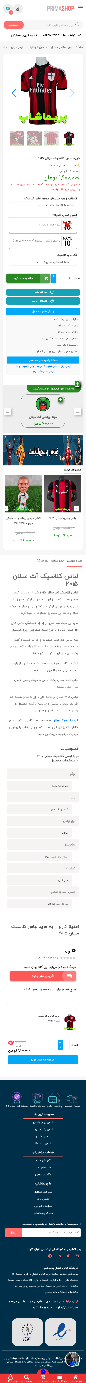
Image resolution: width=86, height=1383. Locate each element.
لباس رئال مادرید (43, 1129)
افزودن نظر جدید (43, 976)
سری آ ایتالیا (37, 47)
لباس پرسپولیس (43, 1122)
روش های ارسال (43, 1167)
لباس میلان (17, 47)
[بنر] (43, 450)
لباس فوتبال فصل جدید (65, 1301)
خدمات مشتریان (43, 1152)
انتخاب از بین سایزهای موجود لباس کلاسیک (50, 198)
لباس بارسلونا (43, 1143)
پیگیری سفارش (43, 1174)
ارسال (13, 1232)
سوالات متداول (40, 292)
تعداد (77, 278)
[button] (14, 92)
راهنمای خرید (40, 300)
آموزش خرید (43, 1160)
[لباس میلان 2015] (43, 91)
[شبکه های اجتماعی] (77, 1256)
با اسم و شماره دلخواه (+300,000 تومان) (37, 240)
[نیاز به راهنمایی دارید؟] (72, 1357)
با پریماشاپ (43, 1183)
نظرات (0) (42, 560)
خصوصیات (57, 560)
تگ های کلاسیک (67, 255)
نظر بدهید (57, 165)
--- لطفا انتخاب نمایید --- (56, 205)
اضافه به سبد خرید (23, 278)
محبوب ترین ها (43, 1114)
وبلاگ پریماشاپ (43, 1212)
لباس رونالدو (43, 1136)
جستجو (13, 24)
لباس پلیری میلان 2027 (62, 517)
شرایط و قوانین (43, 1205)
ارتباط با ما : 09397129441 (60, 35)
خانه (81, 47)
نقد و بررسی (74, 560)
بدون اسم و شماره (50, 224)
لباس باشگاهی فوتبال (62, 47)
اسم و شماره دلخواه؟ (64, 215)
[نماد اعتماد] (61, 1331)
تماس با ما (43, 1198)
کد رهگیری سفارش (24, 35)
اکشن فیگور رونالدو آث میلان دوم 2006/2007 (23, 520)
